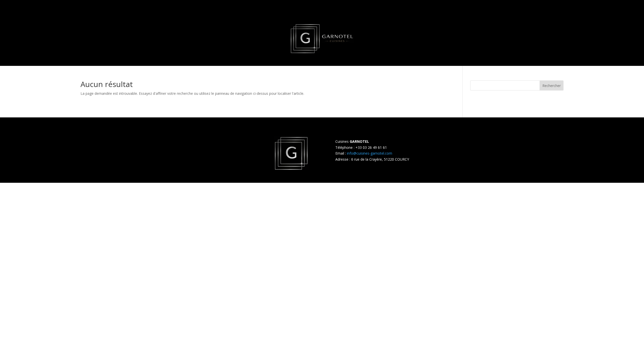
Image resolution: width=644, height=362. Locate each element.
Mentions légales (204, 192)
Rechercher (551, 85)
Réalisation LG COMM (436, 192)
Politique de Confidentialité (244, 192)
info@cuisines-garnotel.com (369, 153)
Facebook (278, 192)
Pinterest (317, 192)
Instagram (298, 192)
